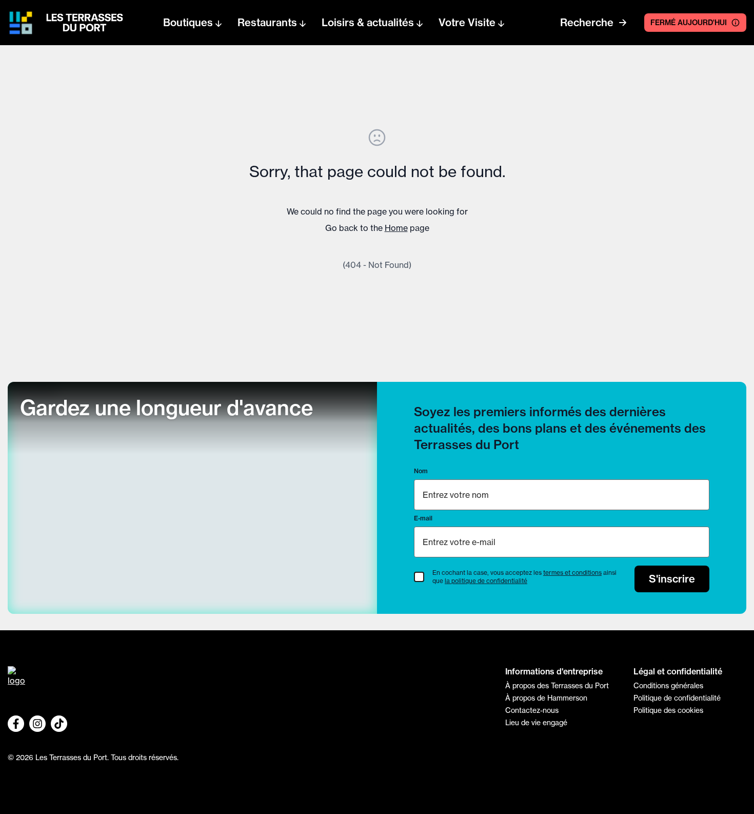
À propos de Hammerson (546, 698)
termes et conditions (572, 572)
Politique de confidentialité (677, 698)
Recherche (586, 22)
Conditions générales (668, 685)
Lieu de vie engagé (536, 722)
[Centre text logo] (81, 22)
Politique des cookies (668, 710)
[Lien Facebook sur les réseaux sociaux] (16, 723)
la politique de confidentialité (486, 581)
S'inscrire (672, 578)
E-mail (423, 518)
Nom (421, 471)
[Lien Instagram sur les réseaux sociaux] (37, 723)
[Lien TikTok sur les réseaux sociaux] (59, 723)
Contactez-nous (532, 710)
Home (396, 228)
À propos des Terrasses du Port (557, 685)
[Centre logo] (21, 23)
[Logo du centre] (249, 679)
